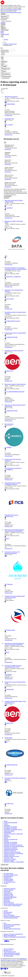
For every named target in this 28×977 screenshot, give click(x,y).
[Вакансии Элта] (15, 243)
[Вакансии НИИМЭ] (15, 437)
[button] (2, 31)
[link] (3, 28)
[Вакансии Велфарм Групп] (15, 362)
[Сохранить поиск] (2, 58)
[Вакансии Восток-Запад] (15, 616)
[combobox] (8, 50)
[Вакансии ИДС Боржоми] (15, 570)
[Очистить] (3, 54)
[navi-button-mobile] (2, 36)
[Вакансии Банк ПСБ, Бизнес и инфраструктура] (15, 502)
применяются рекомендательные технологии (14, 959)
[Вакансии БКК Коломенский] (15, 753)
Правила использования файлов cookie (11, 12)
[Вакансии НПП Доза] (15, 793)
